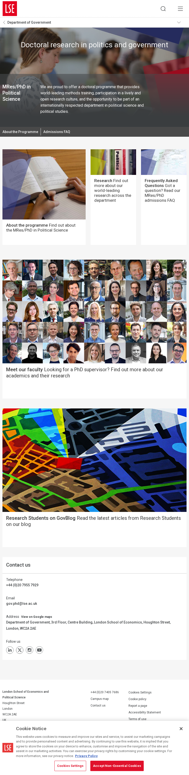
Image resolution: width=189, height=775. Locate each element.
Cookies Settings (140, 692)
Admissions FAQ (56, 132)
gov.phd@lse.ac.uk (21, 604)
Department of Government (29, 22)
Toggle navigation (182, 22)
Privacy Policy (86, 756)
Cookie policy (137, 699)
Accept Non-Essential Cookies (117, 766)
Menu (180, 8)
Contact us (98, 705)
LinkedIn (10, 650)
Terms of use (137, 719)
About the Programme (20, 132)
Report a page (137, 706)
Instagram (29, 650)
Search (163, 8)
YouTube (39, 650)
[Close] (181, 728)
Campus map (100, 699)
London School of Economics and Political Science (9, 8)
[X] (19, 650)
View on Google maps (36, 617)
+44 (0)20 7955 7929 (22, 585)
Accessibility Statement (144, 712)
